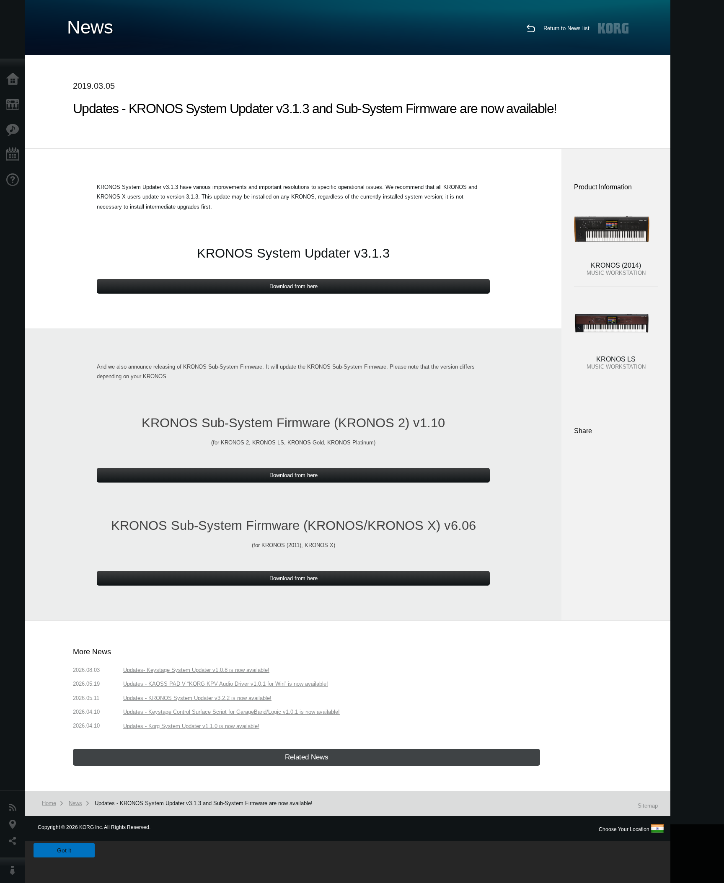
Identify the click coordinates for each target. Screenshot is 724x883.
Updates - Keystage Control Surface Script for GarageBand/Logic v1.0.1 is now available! (231, 712)
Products (14, 104)
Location (14, 824)
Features (14, 129)
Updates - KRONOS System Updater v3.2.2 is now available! (197, 698)
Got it (64, 850)
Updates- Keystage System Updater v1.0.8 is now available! (196, 670)
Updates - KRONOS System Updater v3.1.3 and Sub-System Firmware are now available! (204, 803)
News (14, 807)
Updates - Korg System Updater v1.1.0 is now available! (191, 726)
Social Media (14, 841)
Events (14, 155)
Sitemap (648, 806)
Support (14, 180)
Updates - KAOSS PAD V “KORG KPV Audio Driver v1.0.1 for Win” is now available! (225, 684)
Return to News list (566, 28)
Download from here (293, 286)
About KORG (14, 870)
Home (14, 79)
